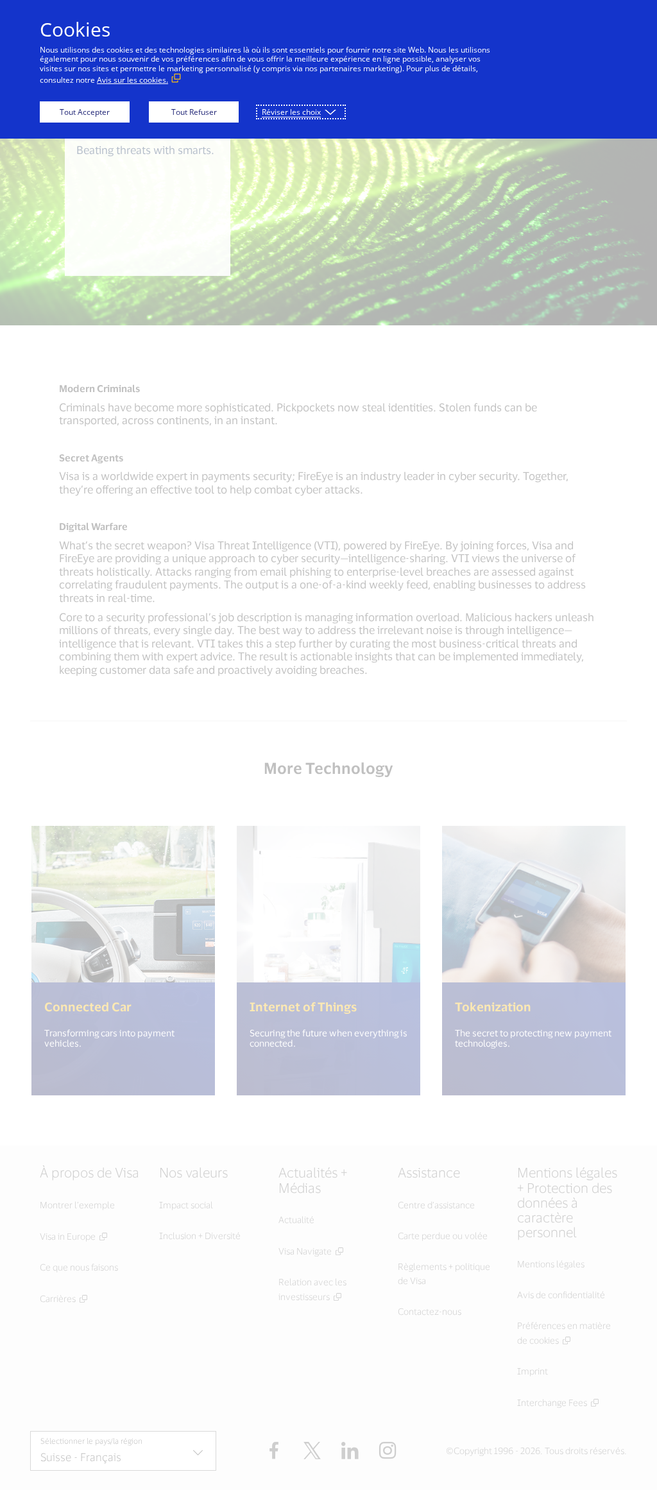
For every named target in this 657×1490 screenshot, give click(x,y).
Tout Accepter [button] (85, 112)
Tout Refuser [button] (194, 112)
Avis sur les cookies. (132, 79)
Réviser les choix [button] (291, 112)
